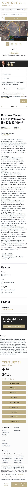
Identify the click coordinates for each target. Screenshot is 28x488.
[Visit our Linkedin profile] (11, 379)
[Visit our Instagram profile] (5, 379)
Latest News (5, 443)
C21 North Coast (14, 383)
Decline (15, 484)
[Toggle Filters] (3, 18)
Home (2, 9)
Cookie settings (6, 484)
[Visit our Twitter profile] (2, 379)
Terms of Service (4, 97)
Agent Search (5, 432)
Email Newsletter (6, 446)
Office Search (5, 435)
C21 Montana (14, 393)
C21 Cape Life (14, 388)
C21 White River (14, 417)
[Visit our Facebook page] (8, 379)
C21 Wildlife (14, 412)
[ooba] (14, 369)
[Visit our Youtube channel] (13, 379)
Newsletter (7, 89)
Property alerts (21, 89)
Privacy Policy (21, 93)
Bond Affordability (7, 309)
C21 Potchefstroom (14, 402)
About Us (4, 430)
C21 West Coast (14, 422)
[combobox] (11, 14)
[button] (1, 30)
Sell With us (17, 430)
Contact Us (4, 437)
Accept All (23, 484)
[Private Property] (14, 374)
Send (23, 101)
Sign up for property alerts (14, 326)
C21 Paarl (14, 397)
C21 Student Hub (14, 407)
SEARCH (16, 18)
